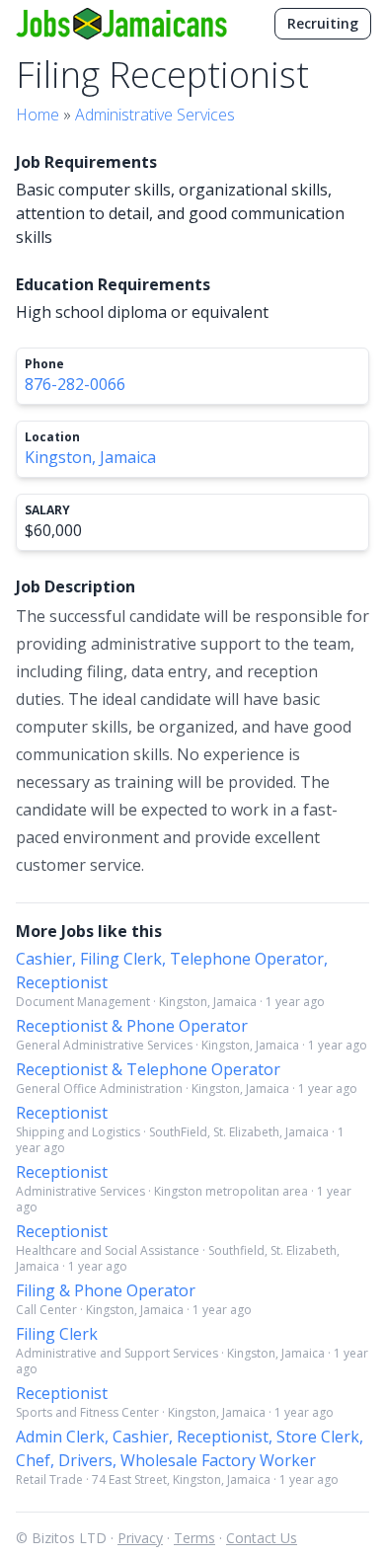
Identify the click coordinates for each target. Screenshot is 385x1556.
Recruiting (322, 23)
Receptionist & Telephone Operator (148, 1069)
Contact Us (261, 1537)
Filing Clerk (57, 1334)
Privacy (140, 1537)
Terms (194, 1537)
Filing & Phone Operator (105, 1290)
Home (37, 114)
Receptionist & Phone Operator (132, 1026)
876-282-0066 (75, 384)
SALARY (47, 510)
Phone (44, 364)
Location (52, 437)
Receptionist (62, 1113)
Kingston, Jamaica (90, 457)
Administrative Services (155, 114)
